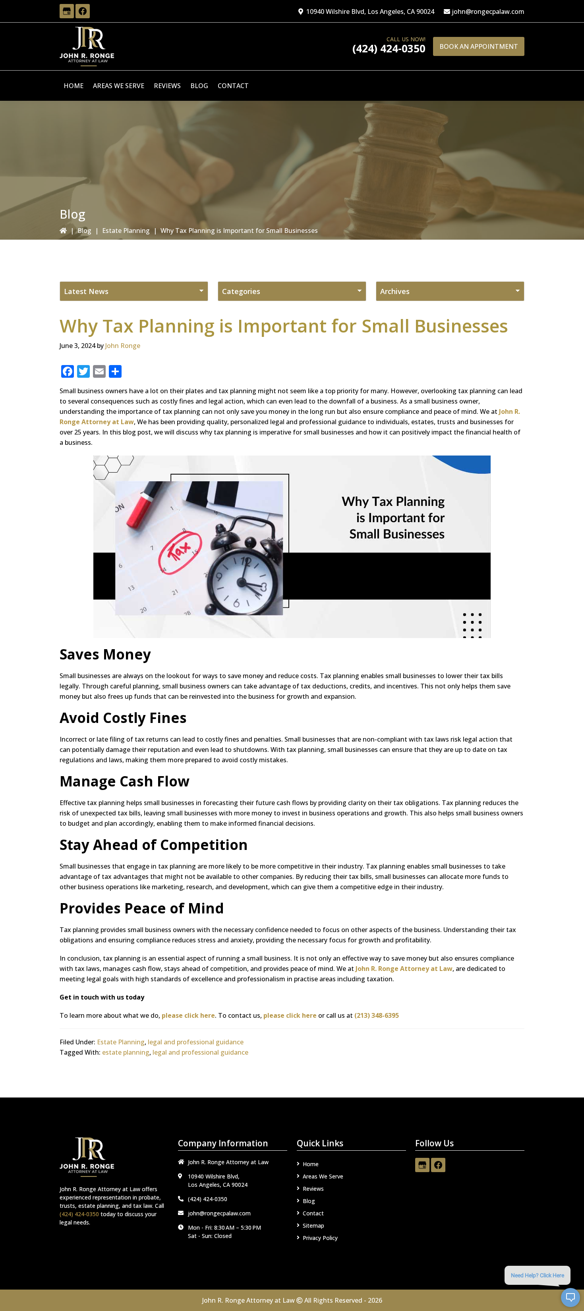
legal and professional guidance (196, 1042)
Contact (313, 1213)
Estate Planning (126, 230)
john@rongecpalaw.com (488, 11)
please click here (188, 1015)
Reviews (313, 1188)
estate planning (125, 1052)
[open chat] (570, 1297)
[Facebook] (82, 11)
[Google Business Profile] (67, 11)
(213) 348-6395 (376, 1015)
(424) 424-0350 (388, 48)
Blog (84, 230)
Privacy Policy (320, 1238)
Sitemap (313, 1225)
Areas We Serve (323, 1176)
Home (311, 1164)
